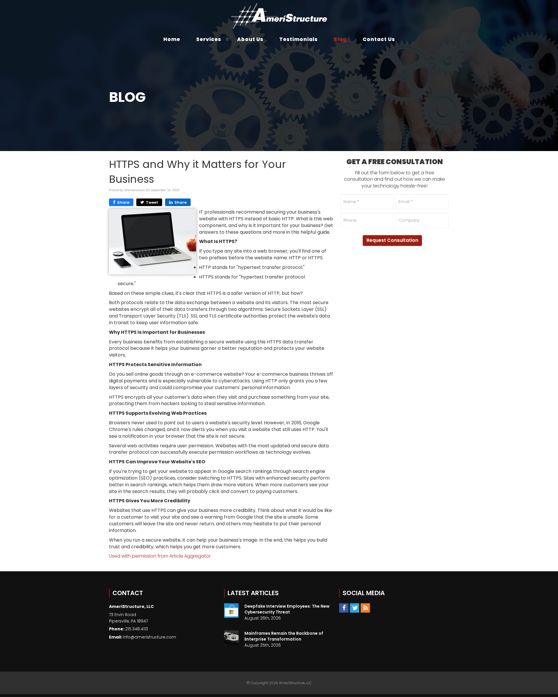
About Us (250, 39)
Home (171, 39)
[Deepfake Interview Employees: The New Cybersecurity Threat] (231, 610)
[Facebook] (343, 607)
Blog (340, 39)
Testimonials (298, 39)
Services (208, 39)
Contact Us (379, 39)
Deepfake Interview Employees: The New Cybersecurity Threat (287, 609)
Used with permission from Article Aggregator (160, 556)
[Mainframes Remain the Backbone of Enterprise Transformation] (231, 637)
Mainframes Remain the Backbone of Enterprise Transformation (283, 636)
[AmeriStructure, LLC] (279, 16)
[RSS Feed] (365, 607)
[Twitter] (354, 607)
